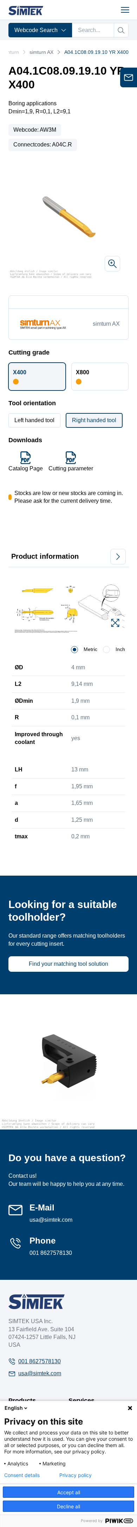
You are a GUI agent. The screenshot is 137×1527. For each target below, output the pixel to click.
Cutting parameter (70, 468)
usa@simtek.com (51, 1220)
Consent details (22, 1475)
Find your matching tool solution (68, 964)
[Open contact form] (128, 77)
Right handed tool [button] (94, 420)
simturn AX (41, 52)
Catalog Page (25, 468)
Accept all (68, 1492)
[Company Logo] (36, 1301)
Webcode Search (36, 30)
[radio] (74, 649)
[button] (37, 376)
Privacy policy (75, 1475)
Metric (90, 649)
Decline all (68, 1506)
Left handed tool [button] (34, 420)
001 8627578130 (51, 1253)
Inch (120, 649)
